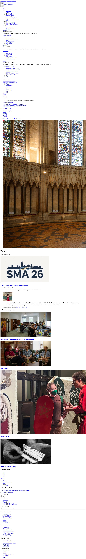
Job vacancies (5, 544)
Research (5, 30)
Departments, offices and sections (9, 542)
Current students (6, 515)
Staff (4, 518)
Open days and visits (7, 535)
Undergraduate (6, 527)
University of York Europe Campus (10, 504)
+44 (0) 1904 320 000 (7, 502)
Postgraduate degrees (7, 110)
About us (5, 115)
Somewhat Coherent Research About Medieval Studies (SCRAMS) (18, 339)
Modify (4, 557)
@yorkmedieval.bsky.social (15, 490)
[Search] (13, 508)
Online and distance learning (8, 531)
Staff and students (6, 80)
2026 (4, 472)
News (4, 93)
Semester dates (6, 546)
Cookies (4, 553)
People (4, 112)
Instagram (27, 490)
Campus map (5, 500)
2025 (4, 473)
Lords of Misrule (5, 436)
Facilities (5, 114)
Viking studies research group (8, 466)
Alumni (4, 95)
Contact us (5, 116)
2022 (4, 476)
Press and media (6, 522)
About (4, 61)
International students (7, 516)
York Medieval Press (7, 481)
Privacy (4, 551)
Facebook (23, 490)
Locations (5, 96)
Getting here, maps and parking (9, 543)
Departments (5, 92)
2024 (4, 474)
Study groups (4, 368)
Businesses (5, 521)
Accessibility (5, 555)
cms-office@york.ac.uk (5, 490)
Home (2, 118)
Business (5, 45)
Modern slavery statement (8, 554)
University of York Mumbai (8, 503)
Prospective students (7, 514)
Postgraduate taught (7, 528)
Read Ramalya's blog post (21, 307)
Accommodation (6, 534)
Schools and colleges (7, 517)
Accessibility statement (11, 1)
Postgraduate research (7, 529)
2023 (4, 475)
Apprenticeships (6, 532)
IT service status (6, 545)
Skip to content (3, 1)
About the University (7, 540)
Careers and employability (8, 533)
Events (4, 94)
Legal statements (6, 550)
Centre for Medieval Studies (6, 108)
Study (4, 8)
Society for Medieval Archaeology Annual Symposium (14, 285)
